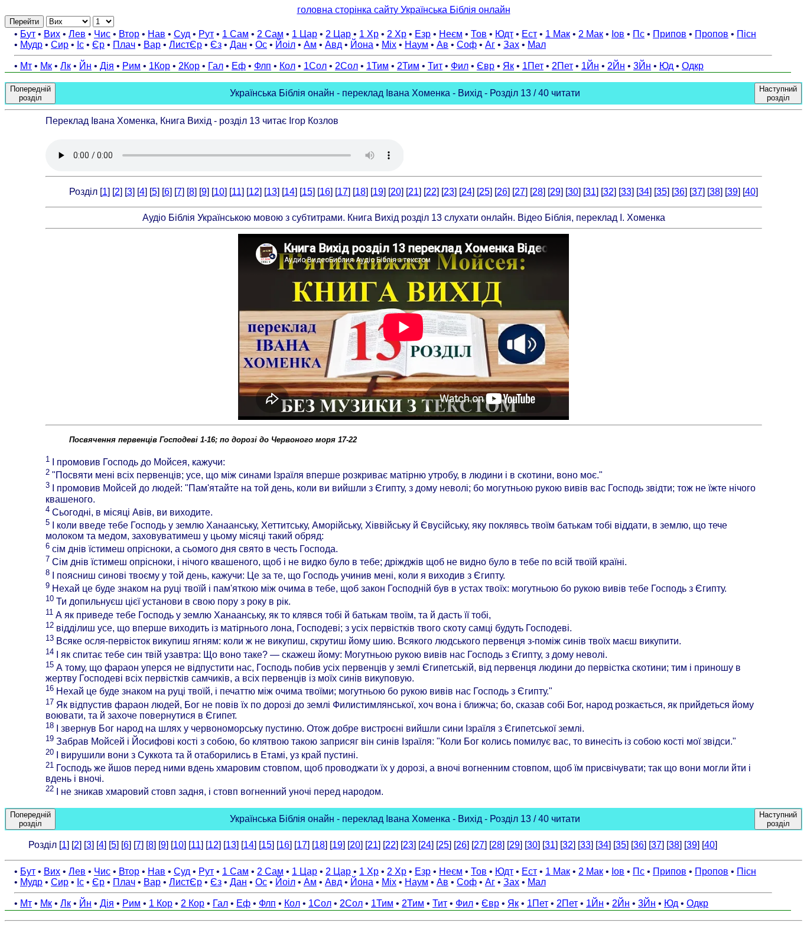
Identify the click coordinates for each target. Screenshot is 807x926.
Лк (65, 66)
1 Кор (161, 903)
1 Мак (557, 34)
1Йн (590, 66)
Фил (459, 66)
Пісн (746, 34)
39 (732, 192)
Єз (216, 45)
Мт (26, 66)
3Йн (642, 66)
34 (644, 192)
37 (697, 192)
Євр (485, 66)
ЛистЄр (185, 45)
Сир (60, 45)
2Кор (189, 66)
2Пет (562, 66)
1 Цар (304, 34)
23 (449, 192)
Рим (131, 66)
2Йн (616, 66)
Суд (182, 34)
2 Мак (590, 34)
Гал (215, 66)
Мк (46, 66)
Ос (261, 45)
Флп (262, 66)
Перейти (24, 21)
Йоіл (285, 45)
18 (360, 192)
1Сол (315, 66)
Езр (423, 34)
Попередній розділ (30, 93)
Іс (80, 45)
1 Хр (369, 34)
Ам (310, 45)
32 (608, 192)
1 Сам (235, 34)
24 (466, 192)
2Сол (346, 66)
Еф (239, 66)
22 (431, 192)
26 (502, 192)
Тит (435, 66)
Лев (77, 34)
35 (661, 192)
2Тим (408, 66)
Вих (52, 34)
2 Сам (270, 34)
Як (508, 66)
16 (325, 192)
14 (289, 192)
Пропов (711, 34)
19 (378, 192)
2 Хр (396, 34)
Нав (156, 34)
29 (555, 192)
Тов (479, 34)
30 (573, 192)
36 (679, 192)
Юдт (504, 34)
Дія (107, 66)
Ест (529, 34)
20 (396, 192)
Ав (442, 45)
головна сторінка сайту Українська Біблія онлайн (403, 10)
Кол (287, 66)
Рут (206, 34)
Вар (152, 45)
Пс (639, 34)
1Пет (533, 66)
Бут (27, 34)
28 (537, 192)
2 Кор (192, 903)
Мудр (31, 45)
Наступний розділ (778, 93)
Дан (238, 45)
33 (626, 192)
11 (237, 192)
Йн (85, 66)
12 (254, 192)
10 (219, 192)
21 (413, 192)
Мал (537, 45)
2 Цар (338, 34)
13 (271, 192)
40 (750, 192)
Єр (98, 45)
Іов (617, 34)
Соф (467, 45)
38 (715, 192)
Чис (102, 34)
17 (342, 192)
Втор (129, 34)
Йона (361, 45)
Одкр (693, 66)
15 (307, 192)
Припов (669, 34)
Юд (666, 66)
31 (590, 192)
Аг (490, 45)
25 (484, 192)
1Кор (159, 66)
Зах (511, 45)
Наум (416, 45)
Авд (333, 45)
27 (520, 192)
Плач (124, 45)
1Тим (377, 66)
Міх (389, 45)
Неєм (451, 34)
